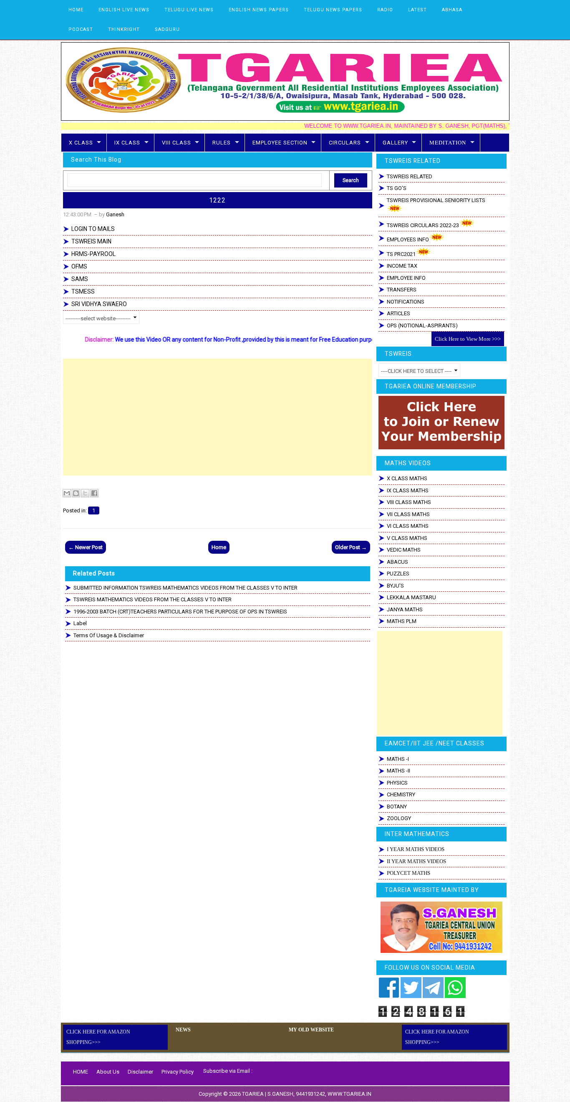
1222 (217, 200)
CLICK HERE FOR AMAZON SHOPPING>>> (98, 1037)
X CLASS (81, 142)
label (80, 623)
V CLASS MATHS (407, 538)
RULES (221, 142)
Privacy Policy (177, 1072)
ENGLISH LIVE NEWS (123, 10)
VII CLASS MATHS (408, 514)
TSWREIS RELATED (409, 176)
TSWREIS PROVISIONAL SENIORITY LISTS (436, 200)
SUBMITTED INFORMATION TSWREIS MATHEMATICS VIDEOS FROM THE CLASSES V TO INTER (185, 588)
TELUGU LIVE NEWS (189, 10)
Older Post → (351, 547)
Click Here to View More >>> (468, 339)
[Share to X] (85, 493)
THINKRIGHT (124, 29)
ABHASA (452, 10)
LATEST (417, 10)
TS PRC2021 (401, 254)
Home (219, 547)
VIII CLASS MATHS (409, 502)
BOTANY (397, 806)
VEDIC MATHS (404, 550)
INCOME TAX (402, 266)
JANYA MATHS (405, 609)
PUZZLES (398, 573)
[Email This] (67, 493)
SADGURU (167, 29)
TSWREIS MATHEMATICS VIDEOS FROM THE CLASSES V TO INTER (152, 599)
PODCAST (80, 29)
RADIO (385, 10)
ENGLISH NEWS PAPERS (259, 10)
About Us (107, 1072)
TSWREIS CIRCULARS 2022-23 (423, 225)
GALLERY (395, 142)
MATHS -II (398, 771)
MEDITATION (447, 142)
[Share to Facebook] (94, 493)
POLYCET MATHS (408, 873)
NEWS (183, 1030)
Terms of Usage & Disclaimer (108, 635)
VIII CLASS (176, 142)
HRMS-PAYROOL (93, 254)
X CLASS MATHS (407, 478)
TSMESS (83, 291)
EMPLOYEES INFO (408, 239)
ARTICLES (398, 313)
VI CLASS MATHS (408, 526)
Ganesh (115, 214)
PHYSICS (397, 783)
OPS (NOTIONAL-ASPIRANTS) (422, 325)
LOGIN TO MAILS (93, 228)
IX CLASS (127, 142)
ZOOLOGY (399, 818)
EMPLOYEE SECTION (280, 142)
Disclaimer (140, 1072)
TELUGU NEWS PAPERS (333, 10)
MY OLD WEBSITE (311, 1030)
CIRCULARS (345, 142)
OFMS (79, 266)
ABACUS (397, 562)
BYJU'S (395, 586)
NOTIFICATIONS (405, 302)
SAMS (79, 279)
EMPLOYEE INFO (406, 278)
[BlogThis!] (76, 493)
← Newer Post (85, 547)
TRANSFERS (401, 289)
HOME (75, 10)
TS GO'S (396, 188)
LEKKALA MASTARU (411, 597)
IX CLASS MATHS (408, 490)
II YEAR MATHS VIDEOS (416, 861)
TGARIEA (253, 1094)
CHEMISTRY (401, 794)
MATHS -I (398, 759)
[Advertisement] (218, 417)
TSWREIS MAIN (91, 241)
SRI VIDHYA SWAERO (99, 304)
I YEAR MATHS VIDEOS (415, 849)
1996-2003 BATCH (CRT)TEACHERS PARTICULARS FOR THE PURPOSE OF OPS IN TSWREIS (180, 611)
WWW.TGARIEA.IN (349, 1094)
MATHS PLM (401, 621)
